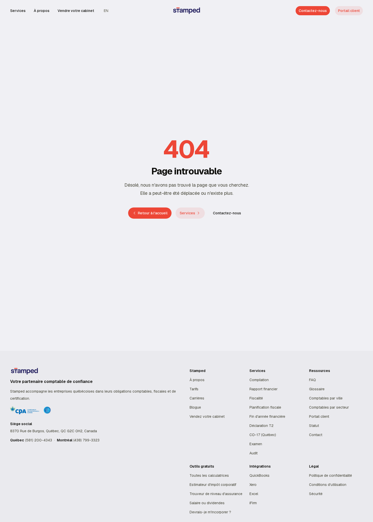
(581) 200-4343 (38, 440)
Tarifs (194, 389)
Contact (315, 434)
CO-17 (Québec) (262, 434)
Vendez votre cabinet (207, 416)
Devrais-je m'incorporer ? (210, 512)
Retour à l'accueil (152, 213)
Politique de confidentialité (330, 475)
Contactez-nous (227, 213)
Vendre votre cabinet (76, 10)
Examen (255, 444)
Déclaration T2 (261, 425)
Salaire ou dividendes (207, 503)
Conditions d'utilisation (327, 484)
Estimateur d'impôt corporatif (213, 484)
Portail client (349, 10)
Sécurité (316, 493)
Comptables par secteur (329, 407)
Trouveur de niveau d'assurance (216, 493)
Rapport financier (263, 389)
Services (18, 10)
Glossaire (317, 389)
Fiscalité (256, 398)
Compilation (259, 380)
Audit (253, 453)
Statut (314, 425)
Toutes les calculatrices (209, 475)
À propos (41, 10)
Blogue (195, 407)
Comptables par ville (326, 398)
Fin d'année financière (267, 416)
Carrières (197, 398)
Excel (253, 493)
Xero (253, 484)
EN (106, 10)
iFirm (253, 503)
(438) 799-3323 (86, 440)
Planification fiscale (265, 407)
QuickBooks (259, 475)
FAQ (312, 380)
